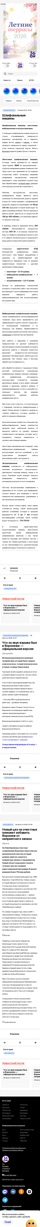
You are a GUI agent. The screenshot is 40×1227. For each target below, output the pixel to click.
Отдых (5, 1141)
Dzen (29, 1191)
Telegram (5, 1200)
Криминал (24, 1110)
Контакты (5, 1171)
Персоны (23, 1141)
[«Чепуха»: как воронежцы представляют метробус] (33, 91)
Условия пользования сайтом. (12, 1150)
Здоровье (24, 1132)
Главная (8, 101)
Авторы (23, 1116)
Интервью (6, 1113)
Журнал (5, 1138)
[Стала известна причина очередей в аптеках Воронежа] (6, 91)
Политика (24, 1105)
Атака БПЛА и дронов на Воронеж (15, 635)
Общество (6, 1110)
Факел (19, 80)
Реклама (5, 1166)
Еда (3, 1130)
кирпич (18, 142)
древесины (6, 335)
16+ (3, 1164)
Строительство (9, 110)
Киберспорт (25, 1135)
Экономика (6, 1118)
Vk (13, 1191)
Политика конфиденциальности (14, 1148)
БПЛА (31, 80)
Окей (8, 1222)
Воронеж (6, 151)
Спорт (22, 1107)
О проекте (6, 1168)
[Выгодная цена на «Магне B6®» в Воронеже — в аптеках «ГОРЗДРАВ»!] (15, 91)
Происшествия (8, 1116)
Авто (4, 1135)
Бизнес (19, 101)
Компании (24, 1113)
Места (22, 1138)
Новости (6, 80)
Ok (21, 1191)
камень (26, 142)
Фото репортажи (27, 1130)
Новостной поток (13, 598)
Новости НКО (25, 1118)
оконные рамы (24, 183)
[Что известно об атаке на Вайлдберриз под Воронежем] (24, 91)
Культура (5, 1107)
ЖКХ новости (8, 824)
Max (5, 1191)
